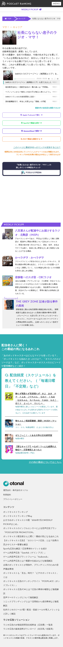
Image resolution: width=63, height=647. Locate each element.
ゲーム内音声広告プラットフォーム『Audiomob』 (26, 557)
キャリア (17, 27)
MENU (56, 4)
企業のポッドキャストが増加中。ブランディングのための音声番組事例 (31, 567)
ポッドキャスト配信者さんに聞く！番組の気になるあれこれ (31, 536)
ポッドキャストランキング (15, 512)
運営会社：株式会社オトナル (15, 490)
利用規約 (7, 495)
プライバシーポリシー (12, 499)
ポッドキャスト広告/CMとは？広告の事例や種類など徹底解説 (31, 591)
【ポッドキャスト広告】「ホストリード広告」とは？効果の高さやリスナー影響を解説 (31, 543)
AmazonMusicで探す (31, 131)
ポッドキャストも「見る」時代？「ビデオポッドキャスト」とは (31, 575)
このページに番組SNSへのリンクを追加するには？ (37, 147)
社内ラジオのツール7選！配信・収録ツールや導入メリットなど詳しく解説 (31, 612)
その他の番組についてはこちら (45, 462)
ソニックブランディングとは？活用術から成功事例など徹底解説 (31, 604)
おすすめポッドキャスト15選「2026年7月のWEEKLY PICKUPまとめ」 (27, 522)
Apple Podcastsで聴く (31, 115)
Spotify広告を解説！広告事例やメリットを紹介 (25, 549)
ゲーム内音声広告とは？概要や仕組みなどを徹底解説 (27, 561)
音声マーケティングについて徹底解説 (20, 598)
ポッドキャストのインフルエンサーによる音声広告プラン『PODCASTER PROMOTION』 (30, 530)
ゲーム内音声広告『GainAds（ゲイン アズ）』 (24, 553)
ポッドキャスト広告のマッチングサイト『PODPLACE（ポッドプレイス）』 (31, 583)
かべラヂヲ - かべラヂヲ (29, 258)
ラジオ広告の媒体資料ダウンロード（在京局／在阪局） (29, 629)
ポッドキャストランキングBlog (17, 516)
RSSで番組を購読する (31, 139)
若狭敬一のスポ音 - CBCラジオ (33, 277)
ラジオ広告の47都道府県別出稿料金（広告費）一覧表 (28, 625)
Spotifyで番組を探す (31, 123)
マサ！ (5, 27)
